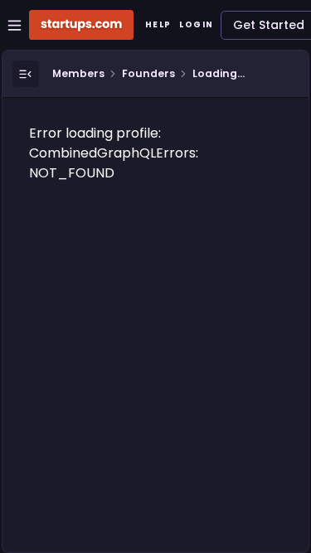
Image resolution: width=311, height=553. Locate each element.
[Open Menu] (25, 74)
